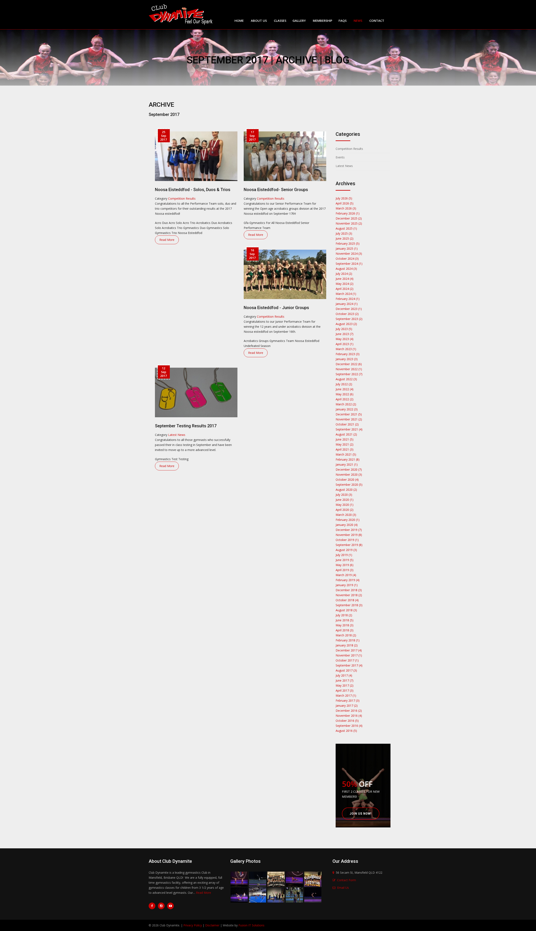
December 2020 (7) (349, 469)
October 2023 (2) (347, 314)
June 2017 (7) (344, 680)
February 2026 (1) (347, 213)
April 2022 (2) (344, 399)
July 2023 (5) (344, 329)
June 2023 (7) (344, 334)
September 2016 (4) (349, 726)
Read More (166, 240)
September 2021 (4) (349, 429)
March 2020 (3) (346, 515)
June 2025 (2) (344, 238)
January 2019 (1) (347, 585)
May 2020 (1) (344, 505)
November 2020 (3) (349, 474)
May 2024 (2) (344, 284)
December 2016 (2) (349, 711)
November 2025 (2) (349, 223)
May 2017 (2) (344, 685)
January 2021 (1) (347, 464)
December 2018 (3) (349, 590)
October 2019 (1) (347, 540)
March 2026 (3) (346, 208)
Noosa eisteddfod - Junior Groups (276, 307)
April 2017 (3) (344, 690)
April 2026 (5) (344, 203)
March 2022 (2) (346, 404)
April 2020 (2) (344, 510)
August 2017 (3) (346, 670)
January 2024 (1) (347, 304)
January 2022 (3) (347, 409)
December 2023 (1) (349, 309)
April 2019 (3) (344, 570)
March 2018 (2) (346, 635)
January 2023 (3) (347, 359)
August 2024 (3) (346, 269)
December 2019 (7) (349, 530)
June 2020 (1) (344, 500)
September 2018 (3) (349, 605)
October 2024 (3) (347, 259)
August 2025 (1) (346, 228)
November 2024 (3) (349, 254)
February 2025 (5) (347, 243)
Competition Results (182, 198)
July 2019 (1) (344, 555)
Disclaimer (212, 925)
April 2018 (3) (344, 630)
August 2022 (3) (346, 379)
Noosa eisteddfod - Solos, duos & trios (192, 189)
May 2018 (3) (344, 625)
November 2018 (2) (349, 595)
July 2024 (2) (344, 274)
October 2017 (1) (347, 660)
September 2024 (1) (349, 264)
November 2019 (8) (349, 535)
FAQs (343, 20)
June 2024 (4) (344, 279)
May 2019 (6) (344, 565)
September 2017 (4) (349, 665)
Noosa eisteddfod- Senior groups (276, 189)
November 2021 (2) (349, 419)
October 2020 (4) (347, 480)
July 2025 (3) (344, 233)
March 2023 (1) (346, 349)
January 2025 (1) (347, 248)
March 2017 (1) (346, 695)
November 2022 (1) (349, 369)
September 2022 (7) (349, 374)
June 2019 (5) (344, 560)
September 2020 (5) (349, 485)
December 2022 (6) (349, 364)
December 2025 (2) (349, 218)
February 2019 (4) (347, 580)
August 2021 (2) (346, 434)
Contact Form (346, 880)
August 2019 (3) (346, 550)
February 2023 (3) (347, 354)
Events (340, 157)
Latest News (176, 435)
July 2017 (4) (344, 675)
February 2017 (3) (347, 700)
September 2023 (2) (349, 319)
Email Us (343, 888)
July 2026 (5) (344, 198)
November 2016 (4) (349, 716)
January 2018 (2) (347, 645)
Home (239, 20)
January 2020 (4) (347, 525)
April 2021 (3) (344, 449)
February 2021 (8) (347, 459)
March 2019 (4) (346, 575)
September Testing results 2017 (185, 425)
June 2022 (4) (344, 389)
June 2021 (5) (344, 439)
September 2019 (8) (349, 545)
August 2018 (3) (346, 610)
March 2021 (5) (346, 454)
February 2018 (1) (347, 640)
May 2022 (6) (344, 394)
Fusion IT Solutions (251, 925)
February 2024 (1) (347, 299)
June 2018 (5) (344, 620)
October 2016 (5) (347, 721)
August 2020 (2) (346, 490)
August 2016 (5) (346, 731)
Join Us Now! (361, 813)
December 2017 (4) (349, 650)
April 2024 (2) (344, 289)
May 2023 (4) (344, 339)
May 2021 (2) (344, 444)
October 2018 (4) (347, 600)
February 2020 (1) (347, 520)
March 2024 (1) (346, 294)
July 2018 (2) (344, 615)
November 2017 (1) (349, 655)
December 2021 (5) (349, 414)
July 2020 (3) (344, 495)
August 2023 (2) (346, 324)
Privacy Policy (192, 925)
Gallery (299, 20)
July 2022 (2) (344, 384)
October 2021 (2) (347, 424)
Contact (376, 20)
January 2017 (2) (347, 706)
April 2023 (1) (344, 344)
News (358, 20)
